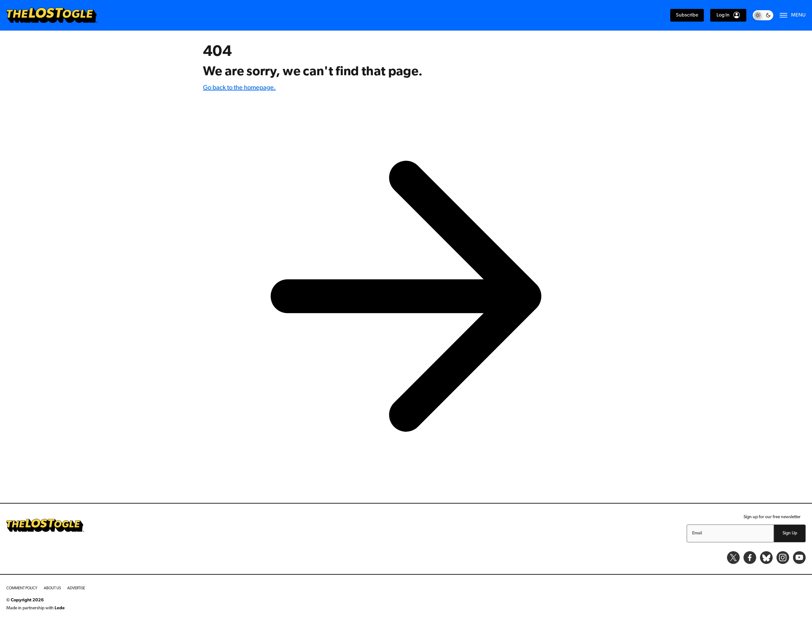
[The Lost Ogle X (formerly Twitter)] (733, 557)
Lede (60, 608)
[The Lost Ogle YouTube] (799, 557)
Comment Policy (21, 588)
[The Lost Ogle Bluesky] (766, 557)
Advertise (76, 588)
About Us (52, 588)
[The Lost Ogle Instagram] (782, 557)
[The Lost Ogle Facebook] (749, 557)
